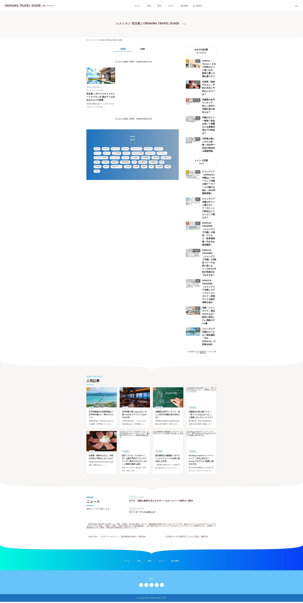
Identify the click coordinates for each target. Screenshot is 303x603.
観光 (159, 6)
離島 (144, 166)
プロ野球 (117, 153)
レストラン (162, 153)
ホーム (137, 6)
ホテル (89, 90)
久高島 (156, 157)
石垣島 (98, 166)
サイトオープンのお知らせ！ (143, 512)
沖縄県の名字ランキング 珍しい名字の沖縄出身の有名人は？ (208, 106)
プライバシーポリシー (109, 537)
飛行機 (160, 166)
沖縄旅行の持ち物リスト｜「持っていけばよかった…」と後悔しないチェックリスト (201, 414)
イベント (116, 148)
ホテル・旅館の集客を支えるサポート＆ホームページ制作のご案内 (161, 501)
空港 (106, 166)
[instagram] (151, 585)
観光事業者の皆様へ (129, 537)
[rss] (146, 585)
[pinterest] (162, 585)
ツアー (98, 153)
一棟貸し (135, 157)
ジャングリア (137, 148)
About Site (93, 537)
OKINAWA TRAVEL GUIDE (30, 6)
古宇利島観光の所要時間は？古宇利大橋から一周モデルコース (101, 414)
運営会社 (142, 537)
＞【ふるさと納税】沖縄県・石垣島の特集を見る (132, 62)
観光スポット (117, 166)
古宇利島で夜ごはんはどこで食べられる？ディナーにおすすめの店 (134, 414)
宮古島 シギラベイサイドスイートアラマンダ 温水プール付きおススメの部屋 (100, 97)
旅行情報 (184, 6)
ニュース (133, 497)
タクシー (159, 148)
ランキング (150, 153)
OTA (97, 148)
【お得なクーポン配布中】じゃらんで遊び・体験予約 (202, 352)
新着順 (123, 49)
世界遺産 (146, 157)
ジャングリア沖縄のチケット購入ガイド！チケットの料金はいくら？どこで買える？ (208, 208)
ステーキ (148, 148)
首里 (97, 171)
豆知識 (128, 166)
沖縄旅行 (143, 162)
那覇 (136, 166)
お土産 (106, 148)
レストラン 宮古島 (98, 90)
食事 (168, 166)
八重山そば (166, 157)
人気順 (142, 49)
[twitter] (157, 585)
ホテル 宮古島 (138, 153)
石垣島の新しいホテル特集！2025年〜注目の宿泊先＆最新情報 (208, 145)
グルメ (171, 6)
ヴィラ (126, 157)
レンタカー (115, 157)
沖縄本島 (153, 162)
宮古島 (106, 162)
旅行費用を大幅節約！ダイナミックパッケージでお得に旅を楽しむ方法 (167, 458)
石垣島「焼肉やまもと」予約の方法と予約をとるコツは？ (208, 88)
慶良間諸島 (125, 162)
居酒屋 (115, 162)
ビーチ (107, 153)
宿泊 (149, 6)
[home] (141, 585)
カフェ (126, 148)
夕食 (97, 162)
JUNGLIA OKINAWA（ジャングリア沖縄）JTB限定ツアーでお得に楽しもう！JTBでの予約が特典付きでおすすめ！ (209, 262)
